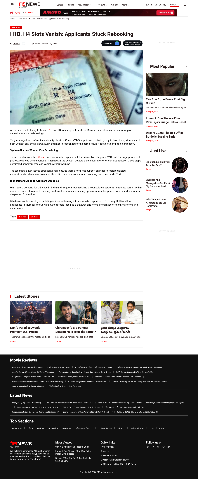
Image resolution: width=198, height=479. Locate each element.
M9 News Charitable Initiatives (115, 459)
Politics (70, 5)
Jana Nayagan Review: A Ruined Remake (28, 386)
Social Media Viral (105, 428)
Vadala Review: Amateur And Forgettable (65, 386)
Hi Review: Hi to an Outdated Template (27, 367)
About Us (105, 451)
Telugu (173, 4)
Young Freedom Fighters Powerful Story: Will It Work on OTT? (87, 412)
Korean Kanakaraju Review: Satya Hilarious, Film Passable (118, 377)
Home (12, 19)
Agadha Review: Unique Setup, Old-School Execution (33, 372)
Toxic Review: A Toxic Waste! (58, 367)
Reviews (101, 5)
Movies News (84, 5)
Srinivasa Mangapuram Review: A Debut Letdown (87, 381)
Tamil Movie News (137, 428)
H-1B (50, 130)
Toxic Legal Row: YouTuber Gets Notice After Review (37, 407)
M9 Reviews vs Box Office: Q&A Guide (118, 464)
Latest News (21, 395)
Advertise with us (109, 455)
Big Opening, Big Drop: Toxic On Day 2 (27, 402)
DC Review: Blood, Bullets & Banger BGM (74, 377)
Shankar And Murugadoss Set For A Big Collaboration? (120, 402)
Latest (60, 5)
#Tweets (29, 12)
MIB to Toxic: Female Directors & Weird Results (81, 407)
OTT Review (53, 428)
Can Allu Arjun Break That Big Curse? (72, 447)
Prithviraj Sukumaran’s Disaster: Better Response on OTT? (70, 402)
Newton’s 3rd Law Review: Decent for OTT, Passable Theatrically (37, 381)
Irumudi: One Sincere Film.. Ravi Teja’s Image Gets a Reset (73, 452)
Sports (151, 428)
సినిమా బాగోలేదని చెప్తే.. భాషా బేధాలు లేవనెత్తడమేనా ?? (137, 412)
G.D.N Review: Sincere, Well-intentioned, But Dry (135, 372)
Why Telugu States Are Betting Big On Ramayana (165, 402)
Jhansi (16, 43)
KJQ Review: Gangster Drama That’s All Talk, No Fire (33, 377)
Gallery (114, 5)
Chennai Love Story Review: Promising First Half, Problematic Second (140, 381)
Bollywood (121, 428)
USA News (23, 19)
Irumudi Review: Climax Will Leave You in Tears (93, 367)
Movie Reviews (23, 360)
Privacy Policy (107, 447)
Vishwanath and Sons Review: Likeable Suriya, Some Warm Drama (84, 372)
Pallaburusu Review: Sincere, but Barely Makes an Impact (139, 367)
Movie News (17, 428)
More (124, 5)
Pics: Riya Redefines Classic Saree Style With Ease (125, 407)
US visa (41, 157)
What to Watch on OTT (84, 428)
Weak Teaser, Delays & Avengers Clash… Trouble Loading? (35, 412)
